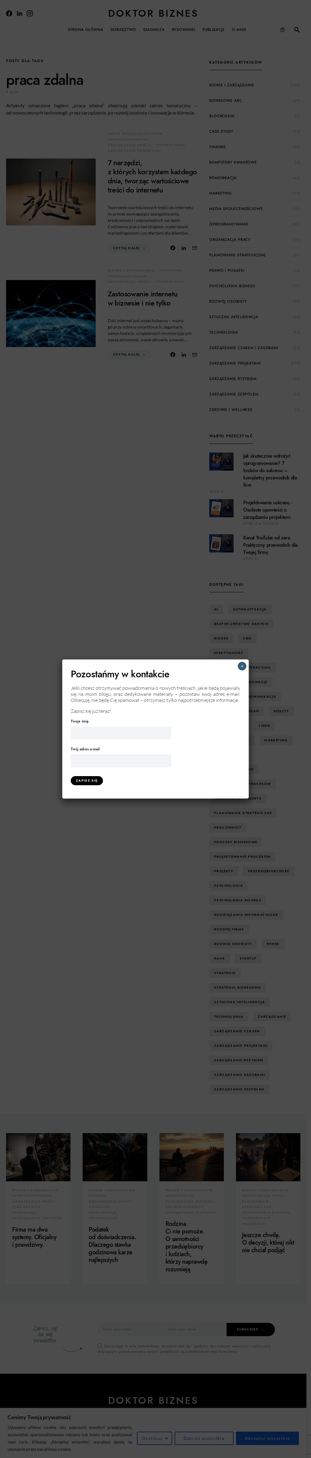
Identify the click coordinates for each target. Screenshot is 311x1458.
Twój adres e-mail (85, 749)
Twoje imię (80, 721)
